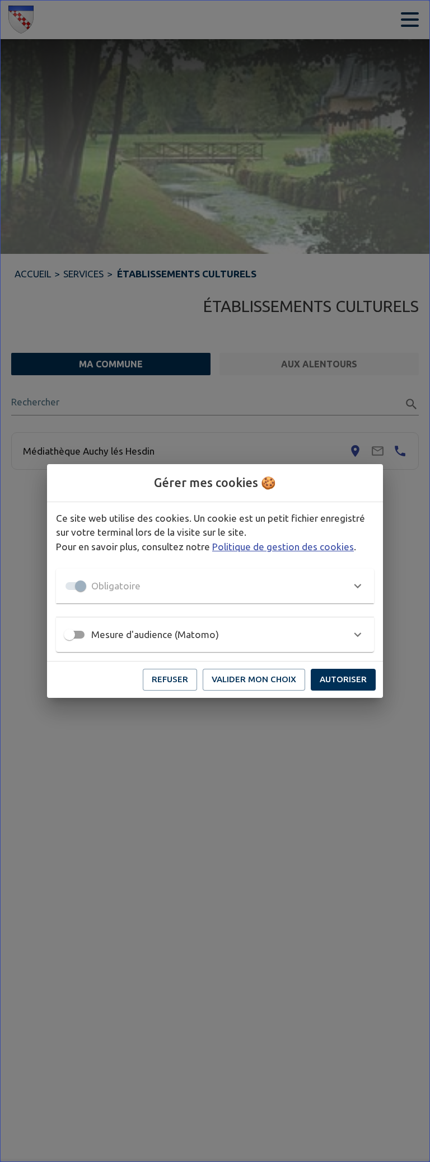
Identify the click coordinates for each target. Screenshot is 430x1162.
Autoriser (343, 679)
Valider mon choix (254, 679)
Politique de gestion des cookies (283, 546)
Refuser (170, 679)
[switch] (69, 634)
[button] (215, 586)
